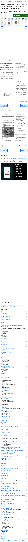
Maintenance (4, 338)
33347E (3, 346)
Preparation (4, 329)
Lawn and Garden (19, 1)
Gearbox (3, 403)
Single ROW (4, 511)
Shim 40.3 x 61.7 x (5, 491)
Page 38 (4, 105)
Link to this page (10, 306)
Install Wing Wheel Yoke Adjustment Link (11, 443)
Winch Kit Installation (6, 520)
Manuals (2, 1)
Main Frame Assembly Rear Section (9, 472)
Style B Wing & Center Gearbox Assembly (10, 490)
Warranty (3, 536)
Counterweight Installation (7, 453)
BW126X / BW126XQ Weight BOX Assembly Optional (13, 519)
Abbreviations (4, 530)
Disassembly (4, 406)
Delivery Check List (5, 458)
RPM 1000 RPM (4, 478)
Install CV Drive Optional (7, 435)
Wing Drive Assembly (6, 501)
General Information (5, 319)
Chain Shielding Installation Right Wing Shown (12, 450)
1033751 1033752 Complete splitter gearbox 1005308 (13, 485)
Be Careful (3, 341)
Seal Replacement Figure (7, 393)
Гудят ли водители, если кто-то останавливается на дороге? (14, 159)
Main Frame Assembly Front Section (9, 468)
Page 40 (23, 105)
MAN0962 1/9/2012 (5, 463)
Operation (3, 335)
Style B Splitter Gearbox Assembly (9, 483)
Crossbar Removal (5, 413)
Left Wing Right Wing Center (7, 488)
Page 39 (3, 110)
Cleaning (3, 386)
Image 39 (10, 60)
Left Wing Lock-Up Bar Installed (8, 440)
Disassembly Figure (5, 398)
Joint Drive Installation (6, 432)
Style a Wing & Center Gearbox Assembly (10, 486)
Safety (2, 322)
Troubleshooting (5, 390)
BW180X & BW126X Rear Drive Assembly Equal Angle (12, 497)
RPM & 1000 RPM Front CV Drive (8, 499)
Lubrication (3, 373)
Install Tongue (4, 429)
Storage (3, 340)
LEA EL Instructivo (5, 316)
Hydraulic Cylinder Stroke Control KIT (10, 516)
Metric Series (4, 525)
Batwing (3, 311)
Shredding (3, 357)
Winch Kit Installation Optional (8, 456)
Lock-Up (3, 363)
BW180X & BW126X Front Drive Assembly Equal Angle (13, 495)
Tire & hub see (4, 473)
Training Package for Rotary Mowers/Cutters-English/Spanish (11, 326)
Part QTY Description (6, 470)
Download (21, 15)
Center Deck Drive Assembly (8, 493)
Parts (2, 465)
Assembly (3, 422)
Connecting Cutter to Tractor (8, 348)
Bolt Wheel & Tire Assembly (7, 503)
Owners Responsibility (6, 366)
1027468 (3, 504)
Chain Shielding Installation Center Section (11, 447)
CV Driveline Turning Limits (7, 352)
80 (7, 15)
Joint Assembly (4, 420)
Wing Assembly (4, 475)
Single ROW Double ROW (7, 508)
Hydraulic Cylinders (5, 514)
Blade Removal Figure (6, 377)
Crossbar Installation (6, 416)
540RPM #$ (4, 344)
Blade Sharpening (5, 383)
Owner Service (4, 369)
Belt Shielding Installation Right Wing (9, 452)
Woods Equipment (10, 1)
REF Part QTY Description (7, 477)
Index (2, 533)
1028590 (3, 506)
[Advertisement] (14, 44)
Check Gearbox (4, 410)
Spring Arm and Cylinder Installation (9, 426)
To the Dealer (4, 313)
